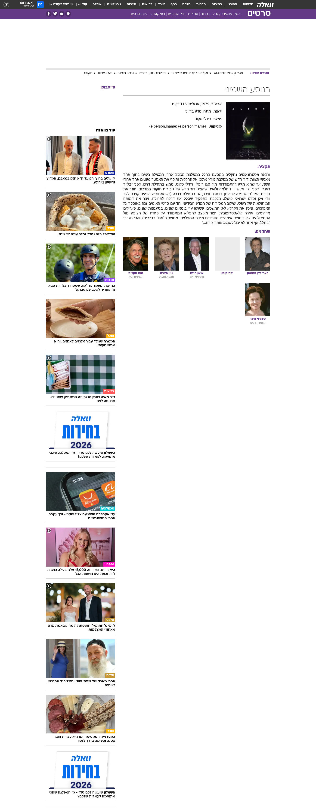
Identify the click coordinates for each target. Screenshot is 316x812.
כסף (173, 4)
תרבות (201, 4)
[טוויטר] (55, 14)
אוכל (161, 4)
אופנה (97, 4)
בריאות (147, 4)
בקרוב (205, 14)
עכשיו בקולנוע (222, 14)
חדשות (248, 4)
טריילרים (192, 14)
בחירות (216, 4)
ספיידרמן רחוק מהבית (152, 73)
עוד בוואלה (105, 130)
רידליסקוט (203, 119)
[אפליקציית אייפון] (62, 14)
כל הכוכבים (176, 14)
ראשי (238, 14)
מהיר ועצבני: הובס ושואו (228, 73)
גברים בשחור (126, 73)
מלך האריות (105, 73)
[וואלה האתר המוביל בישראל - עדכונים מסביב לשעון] (265, 4)
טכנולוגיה (114, 4)
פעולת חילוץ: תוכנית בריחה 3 (190, 73)
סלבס (186, 4)
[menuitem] (245, 4)
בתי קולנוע (157, 14)
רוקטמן (88, 73)
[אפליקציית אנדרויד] (68, 14)
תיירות (131, 4)
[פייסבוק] (49, 14)
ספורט (232, 4)
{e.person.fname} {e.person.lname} (178, 126)
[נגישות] (6, 5)
